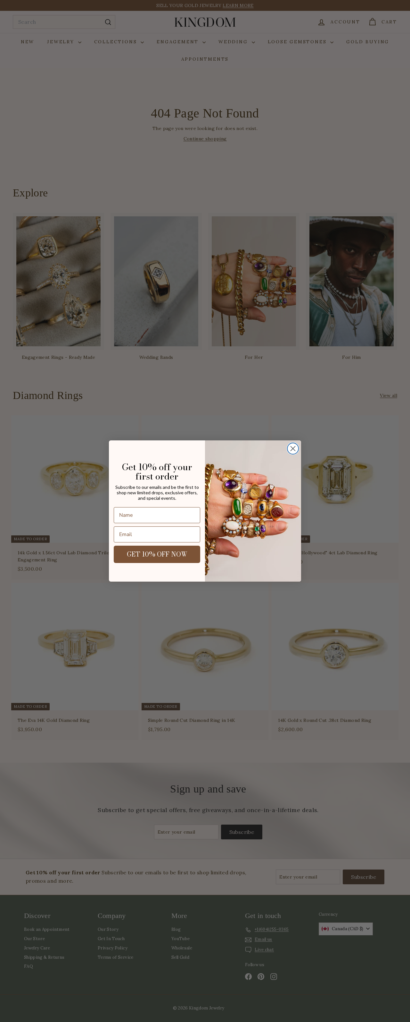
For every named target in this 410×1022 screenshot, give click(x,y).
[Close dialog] (293, 448)
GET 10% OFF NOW (157, 554)
